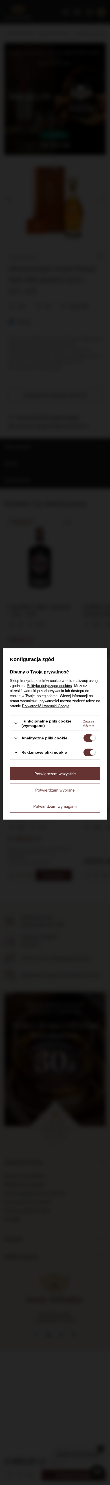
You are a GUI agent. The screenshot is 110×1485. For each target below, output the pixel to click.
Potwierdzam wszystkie (55, 773)
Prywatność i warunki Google (45, 706)
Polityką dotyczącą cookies (49, 685)
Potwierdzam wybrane (55, 789)
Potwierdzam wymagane (55, 806)
